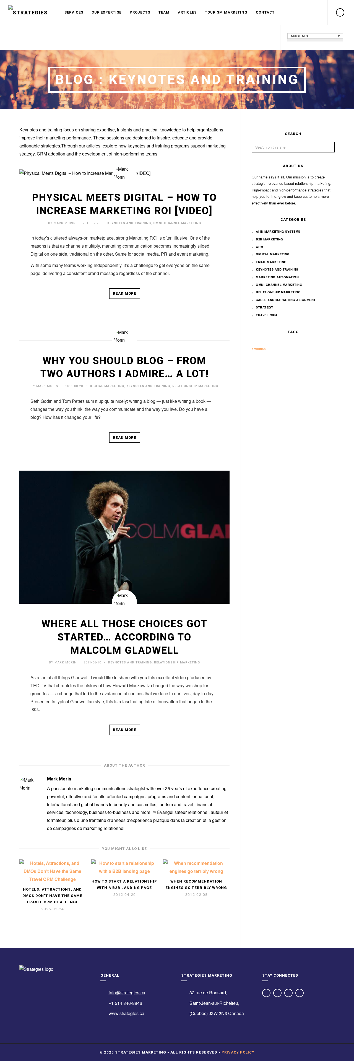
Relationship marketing (195, 386)
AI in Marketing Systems (278, 231)
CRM (259, 247)
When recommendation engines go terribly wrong (196, 884)
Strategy (264, 307)
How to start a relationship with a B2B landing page (124, 884)
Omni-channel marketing (177, 223)
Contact (265, 12)
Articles (187, 12)
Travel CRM (266, 315)
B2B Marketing (269, 239)
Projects (140, 12)
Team (164, 12)
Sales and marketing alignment (286, 300)
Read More (124, 293)
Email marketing (271, 262)
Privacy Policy (238, 1052)
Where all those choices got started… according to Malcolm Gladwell (124, 637)
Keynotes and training (129, 223)
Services (73, 12)
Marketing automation (277, 277)
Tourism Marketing (226, 12)
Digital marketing (107, 386)
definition (259, 349)
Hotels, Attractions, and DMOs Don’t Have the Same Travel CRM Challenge (52, 895)
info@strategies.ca (127, 992)
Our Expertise (106, 12)
